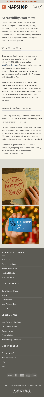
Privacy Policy (7, 335)
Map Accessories (9, 304)
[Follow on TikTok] (22, 391)
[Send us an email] (26, 391)
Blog (3, 366)
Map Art (5, 295)
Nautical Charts (8, 273)
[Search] (35, 7)
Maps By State (8, 277)
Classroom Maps (9, 264)
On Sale (5, 308)
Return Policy (7, 331)
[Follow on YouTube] (29, 391)
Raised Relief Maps (10, 268)
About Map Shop (9, 357)
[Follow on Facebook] (14, 391)
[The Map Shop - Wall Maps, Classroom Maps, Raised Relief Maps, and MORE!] (17, 7)
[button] (4, 7)
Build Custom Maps (10, 291)
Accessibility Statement (11, 339)
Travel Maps (7, 300)
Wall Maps (6, 260)
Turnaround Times (9, 326)
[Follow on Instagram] (18, 391)
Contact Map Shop (9, 353)
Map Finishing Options (11, 322)
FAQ (3, 362)
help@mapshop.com (10, 65)
